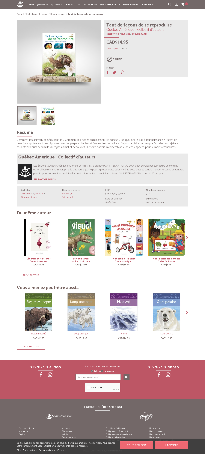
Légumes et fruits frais (39, 259)
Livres (30, 5)
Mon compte (154, 428)
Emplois (22, 434)
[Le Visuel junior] (81, 237)
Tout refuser (136, 445)
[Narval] (124, 312)
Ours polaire (166, 334)
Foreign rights (129, 5)
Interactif (90, 5)
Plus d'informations (27, 450)
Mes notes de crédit (157, 434)
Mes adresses (154, 437)
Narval (124, 334)
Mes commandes (156, 431)
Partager (110, 68)
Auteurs (56, 5)
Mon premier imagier (124, 259)
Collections (73, 5)
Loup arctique (81, 334)
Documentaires (140, 34)
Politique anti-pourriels (115, 437)
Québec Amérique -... (39, 261)
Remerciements (68, 437)
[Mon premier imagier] (124, 237)
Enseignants (108, 5)
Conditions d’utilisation (115, 428)
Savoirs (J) (67, 194)
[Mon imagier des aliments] (166, 237)
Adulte (97, 371)
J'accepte (171, 445)
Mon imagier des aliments (166, 259)
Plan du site (67, 431)
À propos (148, 5)
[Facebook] (41, 375)
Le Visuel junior (81, 259)
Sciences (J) (67, 197)
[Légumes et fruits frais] (38, 237)
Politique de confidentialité (117, 431)
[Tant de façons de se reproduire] (26, 115)
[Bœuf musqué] (38, 312)
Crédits (65, 434)
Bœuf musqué (38, 334)
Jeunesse (42, 5)
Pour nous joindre (26, 428)
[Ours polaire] (166, 312)
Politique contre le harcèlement (119, 434)
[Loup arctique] (81, 312)
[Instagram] (50, 375)
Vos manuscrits (25, 431)
